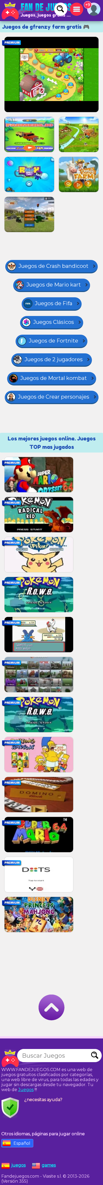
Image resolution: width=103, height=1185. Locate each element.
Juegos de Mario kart (53, 285)
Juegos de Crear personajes (53, 397)
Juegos (26, 1089)
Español (21, 1143)
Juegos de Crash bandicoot (53, 266)
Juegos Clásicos (53, 322)
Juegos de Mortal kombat (53, 378)
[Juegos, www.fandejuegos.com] (37, 10)
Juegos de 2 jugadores (54, 359)
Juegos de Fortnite (53, 341)
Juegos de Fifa (53, 303)
